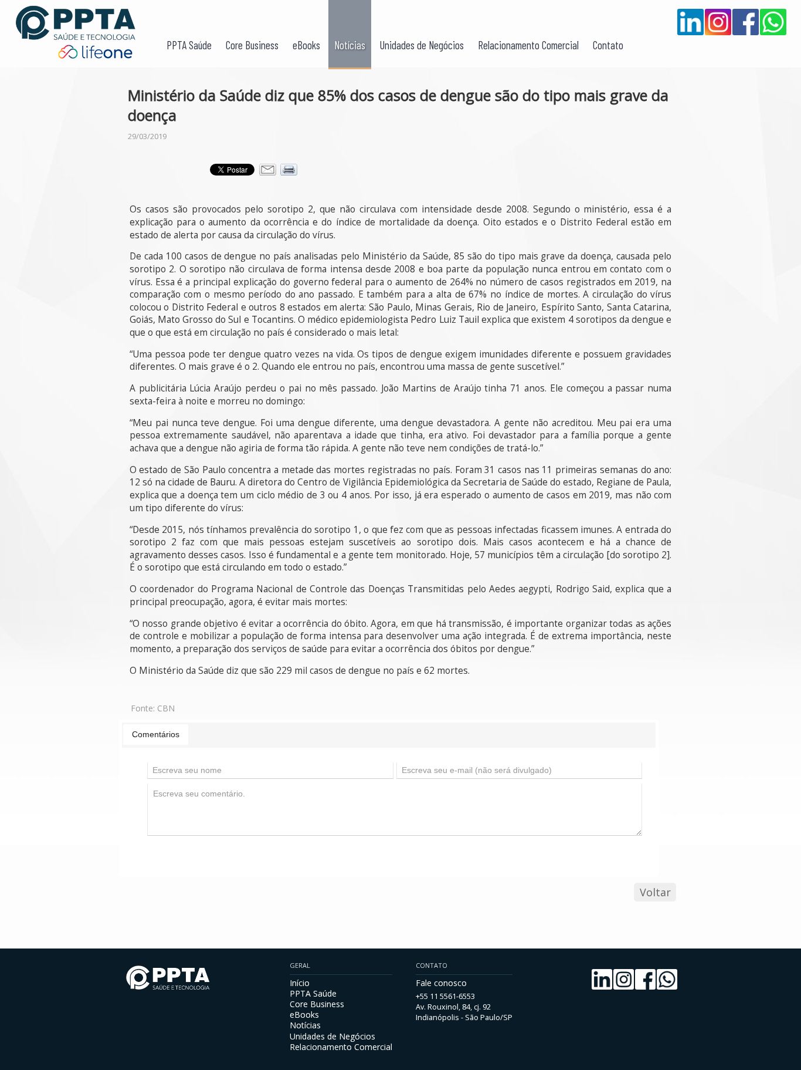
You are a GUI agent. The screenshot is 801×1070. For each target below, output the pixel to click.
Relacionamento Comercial (528, 45)
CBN (166, 708)
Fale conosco (441, 982)
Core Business (252, 45)
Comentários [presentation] (155, 734)
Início (300, 982)
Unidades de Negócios (421, 45)
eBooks (306, 45)
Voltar (655, 892)
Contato (608, 45)
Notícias (349, 45)
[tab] (155, 734)
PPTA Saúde (189, 45)
